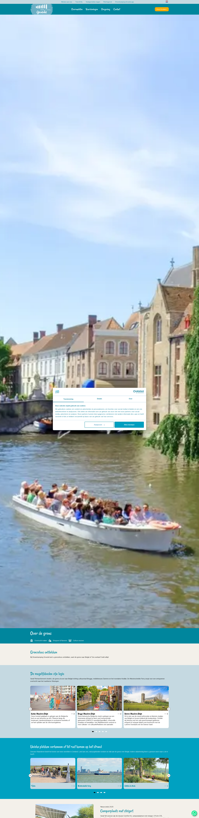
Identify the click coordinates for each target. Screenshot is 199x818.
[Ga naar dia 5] (106, 731)
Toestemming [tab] (68, 399)
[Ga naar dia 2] (96, 731)
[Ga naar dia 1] (93, 731)
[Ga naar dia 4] (103, 731)
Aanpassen (98, 425)
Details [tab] (99, 398)
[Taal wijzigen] (167, 1)
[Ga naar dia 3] (99, 731)
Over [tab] (130, 398)
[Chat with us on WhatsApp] (194, 813)
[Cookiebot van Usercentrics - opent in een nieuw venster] (135, 391)
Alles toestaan (129, 425)
